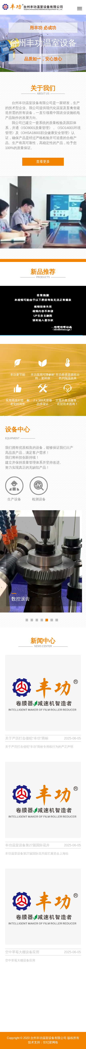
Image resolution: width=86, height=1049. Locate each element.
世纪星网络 (50, 1042)
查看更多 (43, 162)
